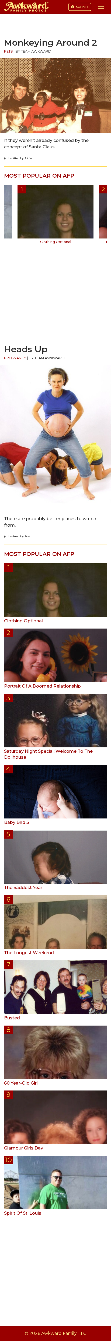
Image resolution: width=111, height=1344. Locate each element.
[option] (55, 216)
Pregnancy (15, 358)
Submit (82, 7)
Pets (8, 51)
